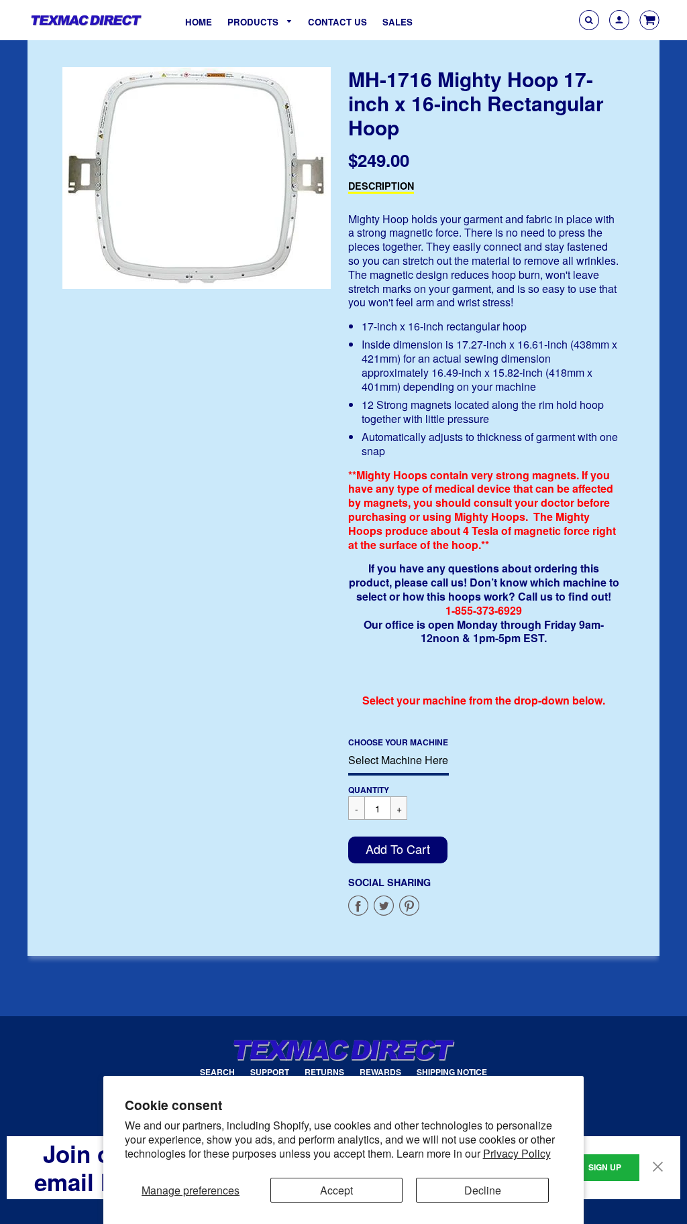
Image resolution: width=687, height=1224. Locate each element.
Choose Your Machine (398, 742)
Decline (482, 1190)
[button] (397, 850)
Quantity (368, 790)
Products (254, 21)
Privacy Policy (517, 1153)
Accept (336, 1190)
